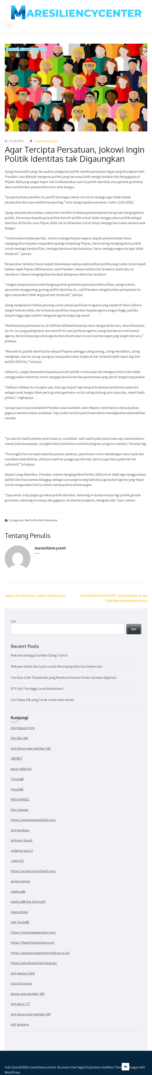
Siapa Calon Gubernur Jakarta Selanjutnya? (35, 595)
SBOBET (17, 758)
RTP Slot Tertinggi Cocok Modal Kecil (37, 688)
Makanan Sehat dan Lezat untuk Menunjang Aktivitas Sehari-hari (56, 666)
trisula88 (17, 789)
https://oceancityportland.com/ (33, 871)
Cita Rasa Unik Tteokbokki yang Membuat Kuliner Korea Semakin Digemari (64, 677)
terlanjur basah (21, 840)
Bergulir (125, 1066)
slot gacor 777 (20, 1004)
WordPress (12, 1072)
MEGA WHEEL (20, 799)
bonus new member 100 (27, 994)
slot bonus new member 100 (30, 748)
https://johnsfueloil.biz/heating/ (34, 963)
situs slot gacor (21, 983)
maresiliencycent (46, 141)
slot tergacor (20, 1024)
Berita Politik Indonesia (41, 520)
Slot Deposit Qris (23, 728)
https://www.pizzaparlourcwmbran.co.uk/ (40, 953)
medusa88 (18, 891)
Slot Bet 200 (19, 738)
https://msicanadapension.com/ (33, 932)
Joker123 (17, 861)
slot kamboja (20, 830)
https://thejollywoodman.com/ (33, 942)
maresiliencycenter (42, 1067)
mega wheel (19, 912)
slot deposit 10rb (23, 973)
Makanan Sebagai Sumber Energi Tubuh (39, 655)
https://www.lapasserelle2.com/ (33, 820)
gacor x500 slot (21, 769)
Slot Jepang (19, 810)
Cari (13, 621)
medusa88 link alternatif (28, 902)
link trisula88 (20, 922)
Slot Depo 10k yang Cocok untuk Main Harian (42, 700)
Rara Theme (115, 1067)
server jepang (20, 881)
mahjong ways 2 (22, 850)
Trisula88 (17, 779)
